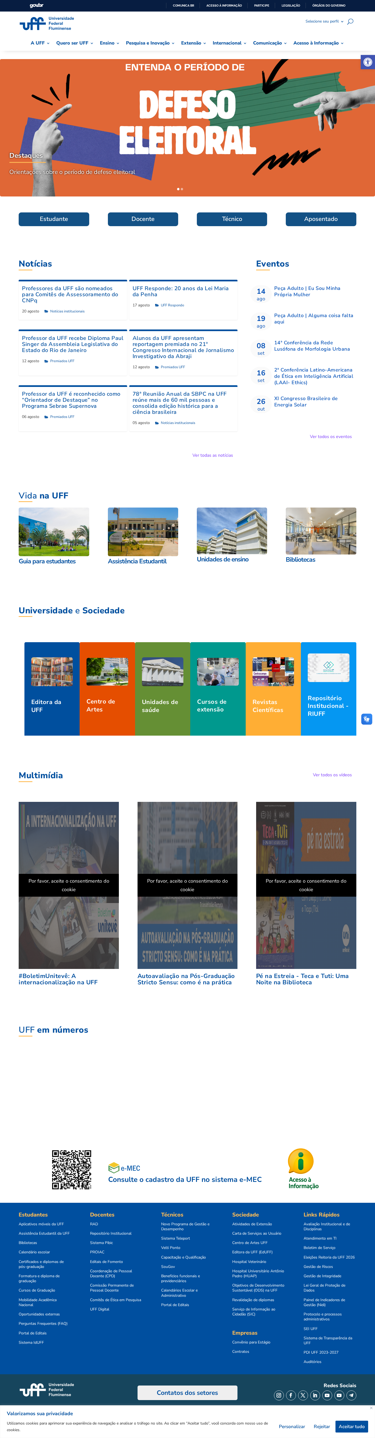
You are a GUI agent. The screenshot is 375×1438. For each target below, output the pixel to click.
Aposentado (321, 219)
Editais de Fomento (106, 1261)
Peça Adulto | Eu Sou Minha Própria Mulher (307, 291)
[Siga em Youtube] (327, 1395)
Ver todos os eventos (331, 437)
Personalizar (292, 1426)
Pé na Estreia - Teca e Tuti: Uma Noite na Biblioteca (302, 979)
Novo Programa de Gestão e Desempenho (185, 1227)
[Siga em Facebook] (291, 1395)
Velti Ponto (170, 1247)
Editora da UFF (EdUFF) (252, 1252)
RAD (94, 1224)
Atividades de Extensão (252, 1224)
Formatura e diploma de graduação (39, 1279)
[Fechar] (371, 1408)
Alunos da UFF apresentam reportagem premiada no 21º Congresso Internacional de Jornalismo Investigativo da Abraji (183, 347)
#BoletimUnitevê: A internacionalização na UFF (58, 979)
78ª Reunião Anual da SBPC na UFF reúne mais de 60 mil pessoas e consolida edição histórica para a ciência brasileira (180, 403)
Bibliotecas (28, 1242)
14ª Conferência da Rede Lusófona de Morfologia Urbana (312, 345)
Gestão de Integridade (322, 1276)
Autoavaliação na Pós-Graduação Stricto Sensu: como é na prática (186, 979)
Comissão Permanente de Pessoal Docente (112, 1288)
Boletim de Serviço (319, 1247)
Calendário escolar (34, 1252)
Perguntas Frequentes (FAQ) (43, 1323)
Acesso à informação (224, 5)
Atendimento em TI (320, 1238)
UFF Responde (172, 305)
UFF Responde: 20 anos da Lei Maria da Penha (181, 291)
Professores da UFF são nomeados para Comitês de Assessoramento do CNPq (70, 294)
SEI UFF (311, 1328)
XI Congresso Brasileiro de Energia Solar (306, 401)
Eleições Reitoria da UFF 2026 (329, 1257)
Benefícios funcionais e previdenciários (180, 1279)
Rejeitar (322, 1426)
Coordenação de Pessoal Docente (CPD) (111, 1274)
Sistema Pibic (101, 1242)
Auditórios (312, 1361)
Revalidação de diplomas (253, 1300)
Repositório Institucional (110, 1233)
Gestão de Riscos (318, 1266)
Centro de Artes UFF (250, 1242)
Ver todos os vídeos (332, 775)
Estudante (54, 219)
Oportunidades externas (39, 1314)
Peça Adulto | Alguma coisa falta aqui (314, 318)
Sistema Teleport (175, 1238)
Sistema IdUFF (31, 1342)
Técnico (232, 219)
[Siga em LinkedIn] (315, 1395)
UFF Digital (99, 1309)
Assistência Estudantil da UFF (44, 1233)
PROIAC (97, 1252)
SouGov (168, 1266)
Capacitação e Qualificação (183, 1257)
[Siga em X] (303, 1395)
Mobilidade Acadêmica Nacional (38, 1302)
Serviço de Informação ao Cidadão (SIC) (253, 1312)
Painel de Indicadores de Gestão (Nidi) (324, 1302)
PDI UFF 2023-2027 (321, 1352)
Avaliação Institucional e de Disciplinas (327, 1227)
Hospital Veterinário (249, 1261)
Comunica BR (183, 5)
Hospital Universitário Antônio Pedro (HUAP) (258, 1274)
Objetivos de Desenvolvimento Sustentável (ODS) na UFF (258, 1288)
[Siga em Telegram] (351, 1395)
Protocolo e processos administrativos (323, 1317)
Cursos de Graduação (37, 1290)
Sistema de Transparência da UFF (328, 1341)
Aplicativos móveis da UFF (41, 1224)
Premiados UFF (62, 361)
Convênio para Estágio (251, 1342)
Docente (143, 219)
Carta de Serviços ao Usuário (256, 1233)
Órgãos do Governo (328, 5)
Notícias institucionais (67, 311)
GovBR (36, 5)
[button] (368, 62)
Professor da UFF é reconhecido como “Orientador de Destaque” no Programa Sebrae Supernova (71, 400)
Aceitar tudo (352, 1426)
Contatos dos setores (187, 1393)
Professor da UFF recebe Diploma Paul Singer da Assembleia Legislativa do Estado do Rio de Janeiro (72, 344)
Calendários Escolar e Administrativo (179, 1293)
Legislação (291, 5)
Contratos (240, 1351)
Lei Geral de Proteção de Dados (324, 1288)
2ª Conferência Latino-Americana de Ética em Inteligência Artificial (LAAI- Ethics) (314, 376)
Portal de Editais (33, 1333)
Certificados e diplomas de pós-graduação (41, 1264)
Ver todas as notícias (212, 455)
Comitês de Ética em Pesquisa (115, 1300)
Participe (261, 5)
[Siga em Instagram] (279, 1395)
